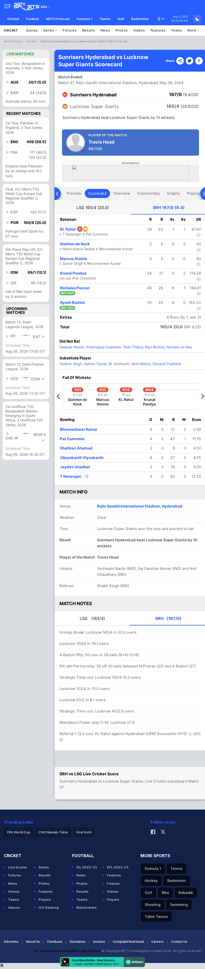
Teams (176, 30)
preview (74, 193)
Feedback (54, 941)
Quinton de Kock (75, 243)
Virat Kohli (84, 832)
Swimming (179, 904)
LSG (92, 207)
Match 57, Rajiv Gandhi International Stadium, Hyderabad (108, 82)
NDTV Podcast (58, 19)
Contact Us (179, 941)
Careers (157, 941)
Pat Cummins (72, 438)
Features (158, 30)
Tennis (104, 19)
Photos (122, 30)
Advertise (11, 941)
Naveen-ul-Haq (179, 347)
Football (32, 19)
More (193, 30)
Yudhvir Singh (71, 364)
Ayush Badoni (72, 302)
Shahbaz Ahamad (76, 448)
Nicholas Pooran (75, 288)
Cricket (13, 19)
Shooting (152, 904)
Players (44, 899)
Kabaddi (185, 892)
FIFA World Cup (18, 832)
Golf (121, 19)
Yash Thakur (132, 347)
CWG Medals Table (53, 832)
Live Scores (17, 867)
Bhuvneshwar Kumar (79, 429)
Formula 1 (84, 19)
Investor (99, 941)
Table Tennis (156, 916)
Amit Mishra (140, 364)
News (105, 30)
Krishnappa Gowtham (103, 347)
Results (88, 30)
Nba (165, 892)
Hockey (151, 880)
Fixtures (69, 30)
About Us (33, 941)
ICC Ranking (48, 907)
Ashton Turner (94, 364)
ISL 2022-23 (86, 867)
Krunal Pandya (73, 273)
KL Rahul (74, 229)
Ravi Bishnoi (154, 347)
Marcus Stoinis (73, 258)
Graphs (173, 193)
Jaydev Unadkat (75, 466)
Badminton (140, 19)
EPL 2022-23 (117, 867)
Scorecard (97, 193)
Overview (122, 193)
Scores (32, 30)
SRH (169, 207)
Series (49, 30)
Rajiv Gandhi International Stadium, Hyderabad (139, 506)
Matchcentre (86, 907)
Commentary (148, 193)
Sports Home (13, 41)
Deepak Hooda (72, 347)
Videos (139, 30)
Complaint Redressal (128, 941)
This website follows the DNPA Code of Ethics (67, 951)
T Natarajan (71, 476)
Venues (14, 907)
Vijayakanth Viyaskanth (82, 457)
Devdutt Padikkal (166, 364)
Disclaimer (78, 941)
